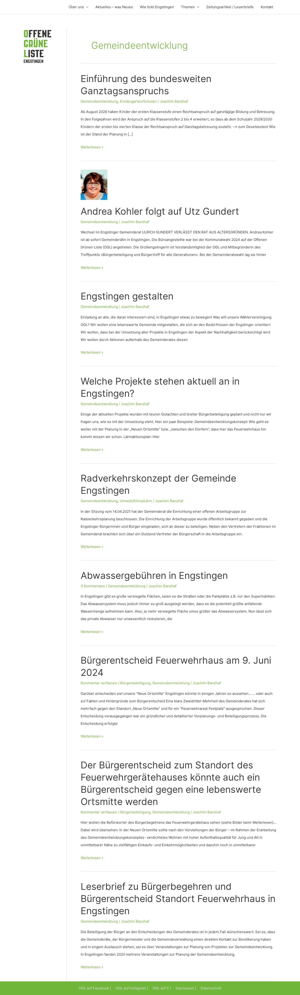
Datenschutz (211, 988)
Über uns (76, 7)
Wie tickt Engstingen (157, 7)
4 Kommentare (93, 586)
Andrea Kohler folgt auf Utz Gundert (160, 211)
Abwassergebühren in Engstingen (154, 575)
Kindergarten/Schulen (138, 101)
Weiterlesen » (92, 148)
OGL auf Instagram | (132, 988)
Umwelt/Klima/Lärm (136, 501)
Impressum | (186, 988)
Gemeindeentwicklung (99, 101)
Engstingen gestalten (127, 296)
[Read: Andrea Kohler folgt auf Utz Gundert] (94, 184)
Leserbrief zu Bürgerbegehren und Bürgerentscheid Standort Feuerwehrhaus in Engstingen (178, 898)
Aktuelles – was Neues (114, 7)
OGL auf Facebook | (95, 988)
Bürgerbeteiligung (135, 683)
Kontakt (267, 7)
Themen (188, 7)
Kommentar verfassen (99, 683)
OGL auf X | (162, 988)
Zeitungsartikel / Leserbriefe (230, 7)
